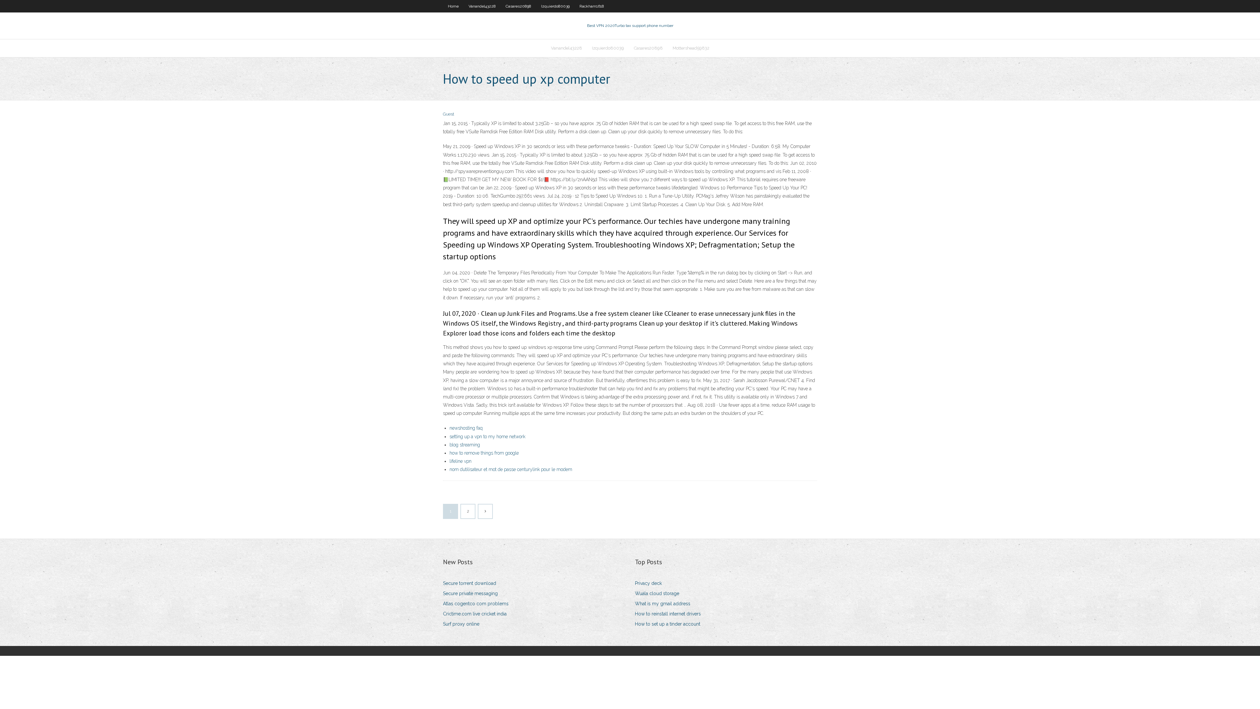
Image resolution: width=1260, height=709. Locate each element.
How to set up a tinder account (667, 624)
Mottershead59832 (691, 48)
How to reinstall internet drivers (668, 613)
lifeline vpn (461, 461)
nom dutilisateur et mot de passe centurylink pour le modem (511, 469)
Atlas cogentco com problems (476, 603)
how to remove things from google (484, 453)
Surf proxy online (461, 624)
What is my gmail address (662, 603)
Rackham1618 (591, 6)
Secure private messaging (470, 593)
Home (453, 6)
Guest (448, 114)
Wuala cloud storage (657, 593)
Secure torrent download (469, 583)
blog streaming (465, 444)
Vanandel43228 (482, 6)
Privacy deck (648, 583)
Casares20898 (518, 6)
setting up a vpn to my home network (487, 436)
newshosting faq (466, 428)
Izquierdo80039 (555, 6)
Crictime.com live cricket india (475, 613)
